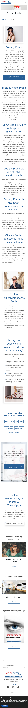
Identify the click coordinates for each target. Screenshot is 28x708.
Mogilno (21, 421)
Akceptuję (5, 705)
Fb (8, 687)
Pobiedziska (17, 432)
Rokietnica (11, 432)
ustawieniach (6, 703)
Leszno (6, 421)
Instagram (13, 687)
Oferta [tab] (4, 663)
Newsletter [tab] (5, 667)
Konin (11, 425)
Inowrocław (12, 421)
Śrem (21, 428)
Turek (17, 421)
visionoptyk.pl (15, 692)
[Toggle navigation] (25, 2)
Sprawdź (14, 566)
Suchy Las (7, 425)
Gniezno (16, 425)
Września (17, 428)
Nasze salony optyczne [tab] (8, 665)
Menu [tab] (4, 660)
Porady (6, 19)
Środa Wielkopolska (9, 428)
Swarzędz (21, 425)
